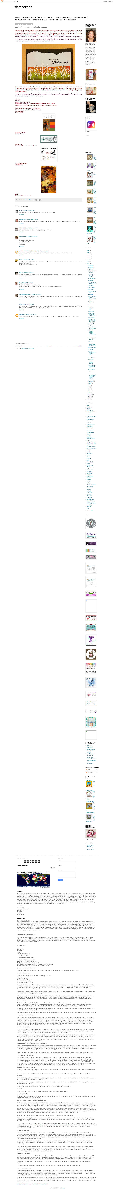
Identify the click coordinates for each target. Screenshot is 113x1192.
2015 (88, 263)
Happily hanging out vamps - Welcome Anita (92, 314)
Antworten (21, 214)
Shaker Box (89, 495)
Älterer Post (79, 346)
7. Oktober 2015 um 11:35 (28, 272)
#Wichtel (89, 450)
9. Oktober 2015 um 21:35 (28, 304)
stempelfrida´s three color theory (91, 504)
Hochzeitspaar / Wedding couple (91, 275)
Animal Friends (90, 757)
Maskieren (89, 479)
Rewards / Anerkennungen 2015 (39, 19)
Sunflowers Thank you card (92, 271)
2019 (88, 256)
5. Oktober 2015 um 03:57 (32, 228)
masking (88, 481)
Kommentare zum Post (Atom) (27, 348)
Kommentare (90, 772)
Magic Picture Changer (90, 477)
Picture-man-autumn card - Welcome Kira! (92, 344)
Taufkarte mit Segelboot (91, 324)
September (90, 381)
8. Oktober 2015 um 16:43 (27, 282)
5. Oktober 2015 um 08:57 (32, 236)
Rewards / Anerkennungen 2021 (29, 17)
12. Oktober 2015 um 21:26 (30, 314)
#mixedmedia (90, 430)
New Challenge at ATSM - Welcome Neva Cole (92, 298)
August (89, 383)
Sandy (20, 259)
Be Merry (94, 173)
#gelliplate (89, 422)
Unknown (21, 314)
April (89, 391)
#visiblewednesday (91, 446)
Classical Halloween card (91, 308)
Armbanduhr (91, 280)
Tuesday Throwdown (91, 758)
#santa (88, 440)
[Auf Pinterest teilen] (41, 200)
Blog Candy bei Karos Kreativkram (91, 371)
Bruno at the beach (94, 784)
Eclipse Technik (90, 468)
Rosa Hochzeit (91, 287)
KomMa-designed (90, 801)
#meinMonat (89, 426)
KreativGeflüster (90, 763)
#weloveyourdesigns (91, 448)
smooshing (89, 497)
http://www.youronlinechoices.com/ (63, 1125)
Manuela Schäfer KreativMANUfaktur (28, 251)
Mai (89, 389)
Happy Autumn (91, 311)
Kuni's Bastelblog (90, 812)
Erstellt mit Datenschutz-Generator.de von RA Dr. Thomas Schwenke (32, 1184)
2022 (88, 250)
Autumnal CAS (91, 317)
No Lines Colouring (91, 484)
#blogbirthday (90, 410)
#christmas (89, 414)
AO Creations (22, 228)
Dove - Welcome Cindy (94, 157)
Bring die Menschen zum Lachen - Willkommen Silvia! (92, 354)
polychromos (89, 487)
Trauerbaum (90, 289)
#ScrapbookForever (91, 442)
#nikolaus (89, 435)
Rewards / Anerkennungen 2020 (45, 17)
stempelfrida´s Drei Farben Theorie (91, 501)
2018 (88, 258)
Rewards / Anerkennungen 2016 (22, 19)
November (90, 267)
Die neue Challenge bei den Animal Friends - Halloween (92, 376)
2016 (88, 261)
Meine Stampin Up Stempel (70, 19)
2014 (88, 399)
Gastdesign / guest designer (55, 19)
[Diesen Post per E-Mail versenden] (34, 200)
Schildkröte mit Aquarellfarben (94, 192)
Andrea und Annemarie (24, 294)
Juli (89, 385)
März (89, 392)
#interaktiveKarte (90, 424)
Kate (20, 272)
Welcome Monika (92, 347)
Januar (89, 396)
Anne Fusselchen (91, 753)
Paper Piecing (91, 341)
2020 (88, 254)
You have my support (91, 302)
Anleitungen (89, 453)
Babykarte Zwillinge (94, 182)
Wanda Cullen (22, 219)
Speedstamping (90, 499)
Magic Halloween (92, 357)
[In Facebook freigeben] (39, 200)
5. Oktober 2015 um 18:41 (43, 251)
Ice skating (90, 349)
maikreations (89, 780)
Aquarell (88, 455)
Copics (88, 463)
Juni (89, 387)
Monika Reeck (22, 236)
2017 (88, 259)
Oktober (90, 269)
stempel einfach (89, 790)
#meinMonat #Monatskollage (90, 428)
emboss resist (90, 469)
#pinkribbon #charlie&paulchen (91, 438)
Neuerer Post (19, 346)
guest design (89, 473)
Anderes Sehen (90, 849)
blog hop (89, 458)
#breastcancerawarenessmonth (91, 412)
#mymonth (89, 434)
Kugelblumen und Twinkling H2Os (92, 283)
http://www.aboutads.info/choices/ (39, 1125)
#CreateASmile (90, 419)
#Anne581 (89, 408)
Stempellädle (90, 755)
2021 (88, 252)
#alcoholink (89, 407)
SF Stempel (89, 494)
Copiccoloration (90, 461)
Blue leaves (90, 294)
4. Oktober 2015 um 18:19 (29, 210)
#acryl (88, 405)
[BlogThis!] (36, 200)
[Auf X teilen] (37, 200)
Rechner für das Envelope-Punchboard (90, 846)
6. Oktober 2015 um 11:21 (28, 259)
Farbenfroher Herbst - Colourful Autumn (91, 361)
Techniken (89, 506)
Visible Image (90, 510)
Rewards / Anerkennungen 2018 (79, 17)
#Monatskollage (90, 432)
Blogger (63, 1188)
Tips (88, 508)
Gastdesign (89, 471)
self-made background (89, 492)
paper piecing (90, 486)
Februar (90, 394)
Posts (88, 769)
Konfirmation (89, 474)
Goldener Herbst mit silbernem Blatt (91, 366)
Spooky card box (91, 278)
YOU (89, 305)
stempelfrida (23, 7)
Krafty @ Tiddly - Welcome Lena (92, 327)
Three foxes (90, 285)
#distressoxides (90, 421)
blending (89, 456)
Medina (88, 482)
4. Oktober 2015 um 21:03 (32, 219)
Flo (20, 282)
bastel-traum (89, 747)
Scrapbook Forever (91, 749)
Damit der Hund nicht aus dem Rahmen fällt (91, 320)
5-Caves (88, 451)
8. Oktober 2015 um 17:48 (36, 294)
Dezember (90, 265)
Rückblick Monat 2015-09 (91, 338)
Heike (20, 304)
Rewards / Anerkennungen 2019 (62, 17)
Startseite (17, 17)
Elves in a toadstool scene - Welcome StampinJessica (92, 333)
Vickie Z (21, 210)
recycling (89, 489)
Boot (88, 460)
